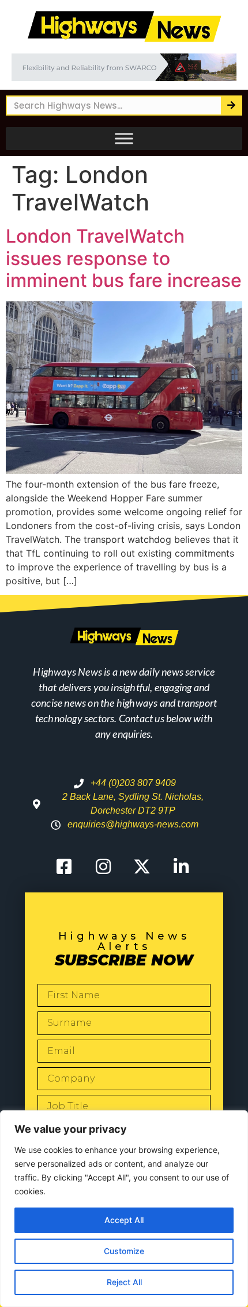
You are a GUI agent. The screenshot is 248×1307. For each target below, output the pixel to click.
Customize (124, 1251)
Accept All (124, 1220)
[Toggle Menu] (124, 138)
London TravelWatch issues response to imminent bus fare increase (124, 258)
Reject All (124, 1282)
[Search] (231, 105)
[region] (124, 1208)
